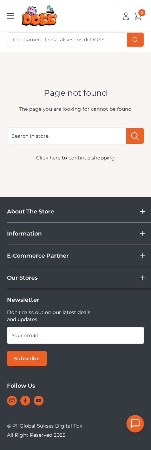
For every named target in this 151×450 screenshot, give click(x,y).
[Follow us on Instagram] (12, 400)
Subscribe (27, 358)
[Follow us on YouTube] (39, 400)
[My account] (126, 16)
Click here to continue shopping (75, 158)
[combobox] (75, 39)
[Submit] (135, 40)
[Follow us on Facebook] (25, 400)
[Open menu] (10, 16)
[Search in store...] (135, 136)
